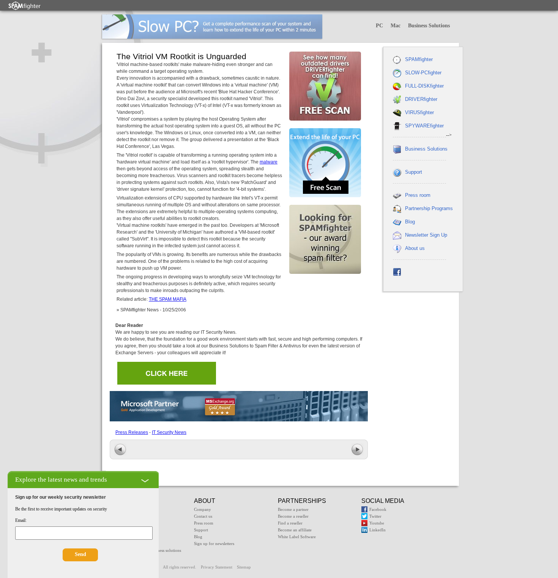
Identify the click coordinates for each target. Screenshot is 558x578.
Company (202, 509)
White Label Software (297, 536)
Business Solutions (429, 25)
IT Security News (169, 432)
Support (413, 172)
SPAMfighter (419, 59)
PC (379, 25)
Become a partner (293, 509)
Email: (21, 520)
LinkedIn (377, 530)
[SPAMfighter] (25, 5)
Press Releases (131, 432)
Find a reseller (290, 523)
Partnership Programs (429, 208)
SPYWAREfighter (424, 126)
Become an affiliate (295, 530)
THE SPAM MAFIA (167, 299)
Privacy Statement (216, 567)
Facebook (377, 509)
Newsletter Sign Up (426, 235)
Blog (410, 222)
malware (268, 162)
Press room (417, 195)
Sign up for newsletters (214, 543)
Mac (395, 25)
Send (80, 554)
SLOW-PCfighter (423, 72)
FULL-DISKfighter (424, 86)
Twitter (375, 516)
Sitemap (244, 567)
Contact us (203, 516)
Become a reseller (293, 516)
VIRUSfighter (419, 112)
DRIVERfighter (421, 99)
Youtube (376, 523)
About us (415, 248)
